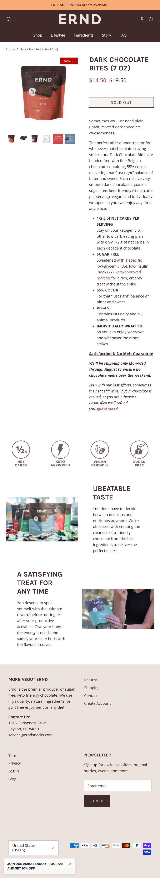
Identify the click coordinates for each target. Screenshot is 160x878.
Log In (13, 771)
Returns (91, 679)
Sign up (97, 801)
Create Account (97, 703)
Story (106, 35)
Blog (12, 778)
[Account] (141, 19)
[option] (43, 92)
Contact (91, 695)
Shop (37, 35)
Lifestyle (58, 35)
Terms (13, 755)
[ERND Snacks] (80, 19)
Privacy (14, 763)
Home (10, 49)
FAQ (123, 35)
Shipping (92, 687)
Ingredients (84, 35)
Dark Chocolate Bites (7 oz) (39, 49)
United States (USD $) (24, 847)
